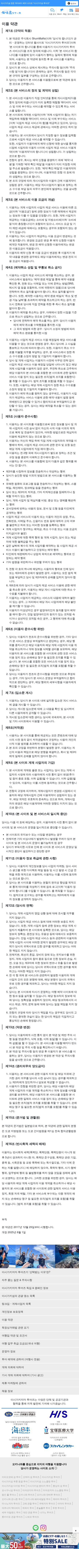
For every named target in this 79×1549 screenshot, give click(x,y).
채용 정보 (7, 1391)
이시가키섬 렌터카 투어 (39, 1485)
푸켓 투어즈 (58, 1507)
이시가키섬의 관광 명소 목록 (18, 1296)
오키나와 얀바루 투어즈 (48, 1494)
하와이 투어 (28, 1507)
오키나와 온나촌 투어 (12, 1499)
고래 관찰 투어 (29, 1503)
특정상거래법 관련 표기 (15, 1327)
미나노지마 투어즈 (11, 1503)
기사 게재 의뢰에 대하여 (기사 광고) (22, 1375)
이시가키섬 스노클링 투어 (42, 1481)
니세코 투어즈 (32, 1516)
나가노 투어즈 (46, 1512)
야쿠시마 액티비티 (11, 1507)
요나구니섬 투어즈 (11, 1490)
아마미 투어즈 (64, 1503)
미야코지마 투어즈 (31, 1490)
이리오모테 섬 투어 (11, 1476)
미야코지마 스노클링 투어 (55, 1490)
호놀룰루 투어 (43, 1507)
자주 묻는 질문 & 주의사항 (17, 1280)
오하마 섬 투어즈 (31, 1476)
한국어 (73, 3)
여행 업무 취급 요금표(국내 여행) (21, 1343)
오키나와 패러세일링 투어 (38, 1499)
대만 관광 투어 (30, 1512)
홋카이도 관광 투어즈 (12, 1516)
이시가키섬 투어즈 (51, 1476)
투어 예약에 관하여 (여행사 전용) (21, 1359)
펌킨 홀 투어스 (9, 1494)
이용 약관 (7, 1319)
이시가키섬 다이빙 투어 (13, 1485)
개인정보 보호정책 (12, 1311)
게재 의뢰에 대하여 (13, 1367)
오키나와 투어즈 (27, 1494)
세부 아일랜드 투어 (11, 1512)
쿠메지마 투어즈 (47, 1503)
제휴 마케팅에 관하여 (14, 1383)
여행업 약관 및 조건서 (14, 1335)
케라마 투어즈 (60, 1499)
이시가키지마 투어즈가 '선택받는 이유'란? (26, 1272)
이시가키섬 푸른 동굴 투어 (15, 1481)
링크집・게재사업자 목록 (16, 1303)
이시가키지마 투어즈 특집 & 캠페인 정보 (25, 1288)
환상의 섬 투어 (60, 1485)
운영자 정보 (8, 1351)
